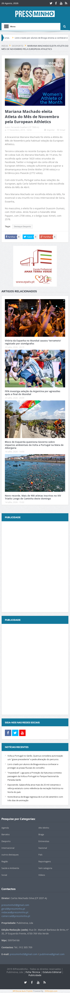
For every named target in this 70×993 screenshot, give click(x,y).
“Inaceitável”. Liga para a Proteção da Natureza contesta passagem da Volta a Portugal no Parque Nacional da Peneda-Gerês (34, 776)
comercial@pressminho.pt (15, 916)
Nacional (42, 847)
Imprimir (51, 130)
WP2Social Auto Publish (23, 991)
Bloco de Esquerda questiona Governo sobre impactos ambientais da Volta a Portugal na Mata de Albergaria (34, 444)
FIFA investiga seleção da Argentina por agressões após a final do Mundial (32, 393)
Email (62, 130)
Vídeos (41, 874)
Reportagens (44, 861)
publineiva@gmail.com (52, 954)
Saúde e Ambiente (10, 868)
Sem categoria (45, 868)
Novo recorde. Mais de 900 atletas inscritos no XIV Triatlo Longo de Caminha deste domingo (33, 497)
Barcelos (5, 834)
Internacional (7, 847)
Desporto (6, 841)
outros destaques (10, 854)
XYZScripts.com (51, 991)
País (40, 854)
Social (4, 874)
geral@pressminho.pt (13, 908)
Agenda (5, 827)
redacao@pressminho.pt (14, 912)
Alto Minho (43, 827)
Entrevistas (43, 841)
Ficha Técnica (33, 972)
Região (4, 861)
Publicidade (34, 975)
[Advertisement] (35, 567)
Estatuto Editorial (52, 972)
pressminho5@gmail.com (15, 905)
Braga (41, 834)
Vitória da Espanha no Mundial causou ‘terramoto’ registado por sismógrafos (33, 342)
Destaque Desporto (22, 226)
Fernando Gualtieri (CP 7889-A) (25, 127)
